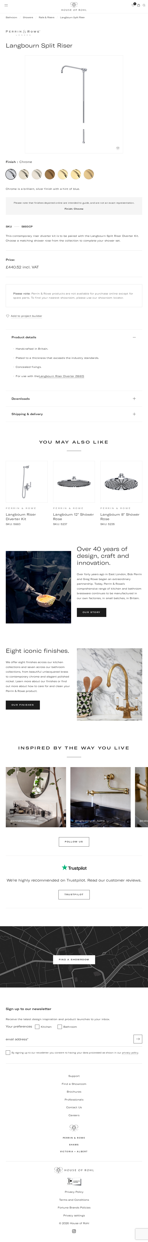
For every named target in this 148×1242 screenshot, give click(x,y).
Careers (74, 1115)
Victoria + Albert (74, 1151)
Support (74, 1076)
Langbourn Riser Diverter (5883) (61, 376)
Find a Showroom (74, 1084)
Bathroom (11, 17)
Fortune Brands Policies (74, 1207)
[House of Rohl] (74, 1128)
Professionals (74, 1099)
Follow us (74, 842)
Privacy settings (74, 1215)
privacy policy (130, 1052)
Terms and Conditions (74, 1199)
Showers (28, 17)
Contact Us (74, 1107)
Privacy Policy (74, 1192)
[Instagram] (74, 1231)
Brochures (74, 1091)
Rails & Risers (46, 17)
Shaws (74, 1145)
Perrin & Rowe (74, 1138)
